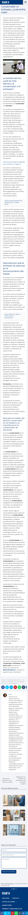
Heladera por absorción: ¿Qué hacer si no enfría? (7, 780)
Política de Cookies (8, 902)
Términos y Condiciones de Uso (12, 909)
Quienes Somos (7, 905)
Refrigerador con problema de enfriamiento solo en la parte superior (21, 780)
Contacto (15, 898)
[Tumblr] (23, 687)
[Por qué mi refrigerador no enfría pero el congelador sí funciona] (14, 816)
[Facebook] (3, 687)
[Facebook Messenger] (7, 687)
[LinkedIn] (23, 913)
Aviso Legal (5, 898)
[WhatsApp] (19, 687)
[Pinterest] (15, 687)
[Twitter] (11, 687)
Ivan (10, 694)
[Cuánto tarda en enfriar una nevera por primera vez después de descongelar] (14, 830)
